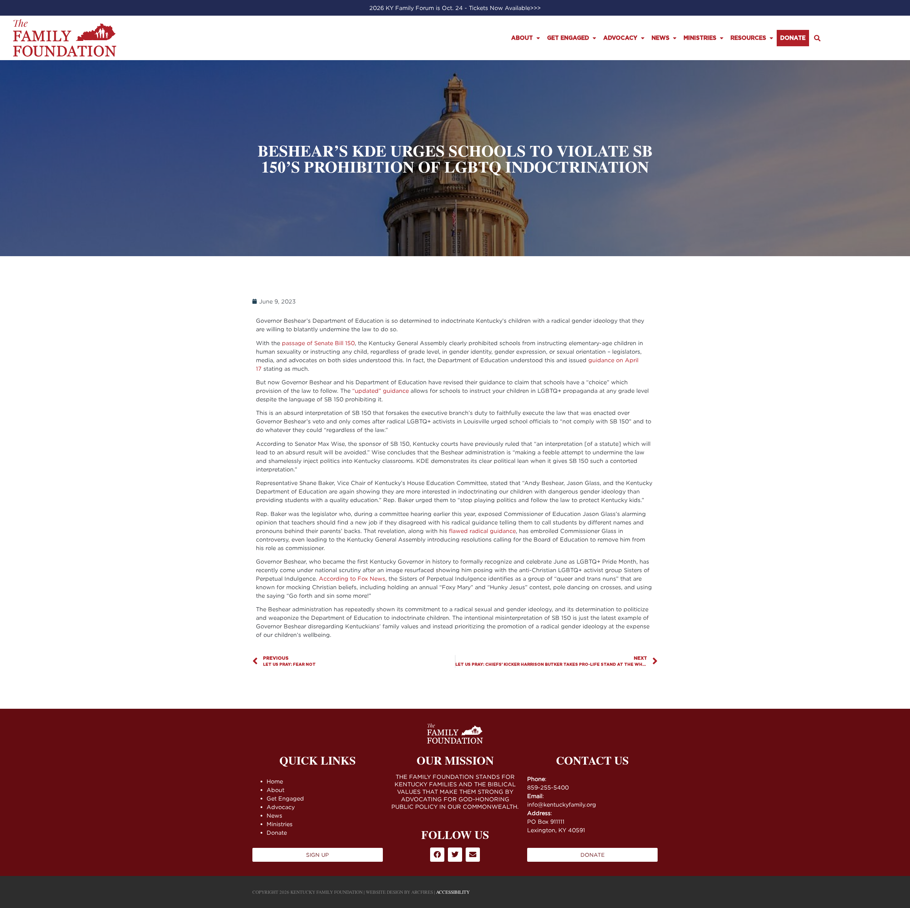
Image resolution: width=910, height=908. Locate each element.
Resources (748, 38)
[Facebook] (437, 855)
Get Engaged (568, 38)
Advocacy (620, 38)
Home (275, 781)
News (660, 38)
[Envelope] (473, 855)
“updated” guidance (380, 390)
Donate (792, 38)
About (522, 38)
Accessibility (453, 892)
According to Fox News (352, 578)
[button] (817, 38)
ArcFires (422, 892)
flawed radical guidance (482, 531)
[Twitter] (455, 855)
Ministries (700, 38)
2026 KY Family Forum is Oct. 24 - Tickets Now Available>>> (455, 8)
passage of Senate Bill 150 (318, 343)
